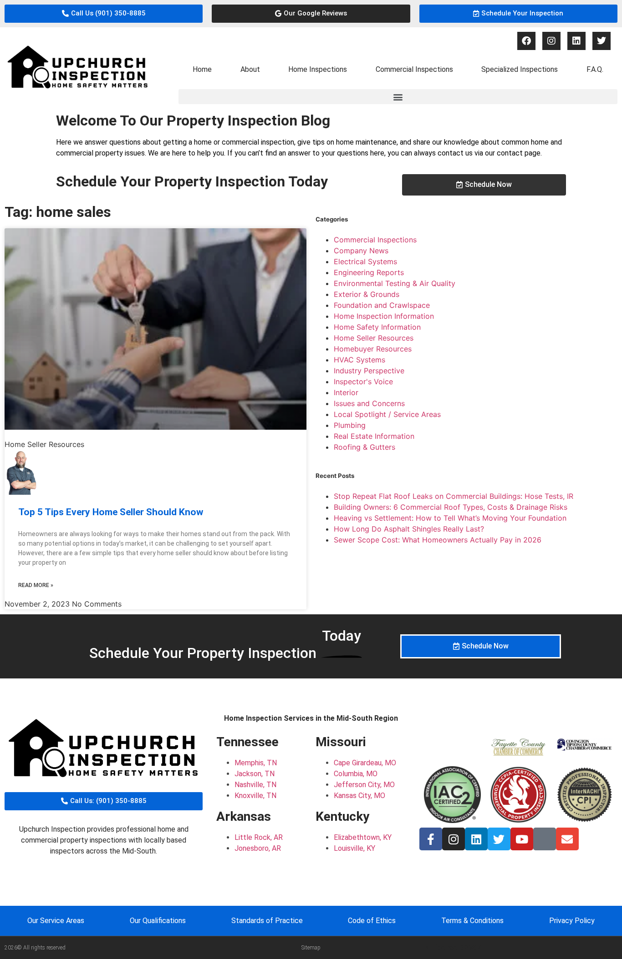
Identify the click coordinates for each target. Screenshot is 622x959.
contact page (518, 153)
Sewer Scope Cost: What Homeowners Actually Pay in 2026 (437, 539)
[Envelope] (567, 839)
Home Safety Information (377, 326)
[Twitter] (601, 41)
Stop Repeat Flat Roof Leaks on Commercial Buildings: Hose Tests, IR (453, 496)
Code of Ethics (372, 920)
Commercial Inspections (414, 69)
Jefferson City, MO (364, 784)
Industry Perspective (369, 370)
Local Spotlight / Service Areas (387, 414)
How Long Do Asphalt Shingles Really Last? (409, 528)
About (250, 69)
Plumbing (350, 425)
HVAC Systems (359, 359)
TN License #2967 (450, 947)
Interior (346, 392)
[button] (397, 96)
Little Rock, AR (259, 837)
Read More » (35, 585)
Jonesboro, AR (258, 848)
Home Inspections (317, 69)
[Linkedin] (576, 41)
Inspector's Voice (363, 381)
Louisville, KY (354, 848)
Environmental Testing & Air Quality (394, 283)
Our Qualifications (158, 920)
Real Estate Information (374, 436)
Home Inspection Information (384, 316)
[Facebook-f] (430, 839)
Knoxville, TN (255, 795)
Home (202, 69)
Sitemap (311, 947)
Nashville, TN (255, 784)
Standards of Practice (267, 920)
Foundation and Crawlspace (382, 305)
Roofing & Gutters (364, 447)
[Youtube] (521, 839)
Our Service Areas (55, 920)
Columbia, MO (355, 773)
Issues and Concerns (369, 403)
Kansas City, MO (359, 795)
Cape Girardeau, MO (365, 762)
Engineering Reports (369, 272)
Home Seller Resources (373, 337)
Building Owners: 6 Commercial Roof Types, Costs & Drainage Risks (450, 507)
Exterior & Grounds (366, 294)
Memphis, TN (256, 762)
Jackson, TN (255, 773)
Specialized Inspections (519, 69)
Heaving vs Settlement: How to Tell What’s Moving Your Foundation (450, 517)
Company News (361, 250)
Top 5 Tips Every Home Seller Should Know (110, 512)
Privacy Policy (572, 920)
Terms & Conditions (472, 920)
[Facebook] (526, 41)
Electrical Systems (365, 261)
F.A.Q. (594, 69)
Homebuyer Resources (373, 348)
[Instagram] (551, 41)
